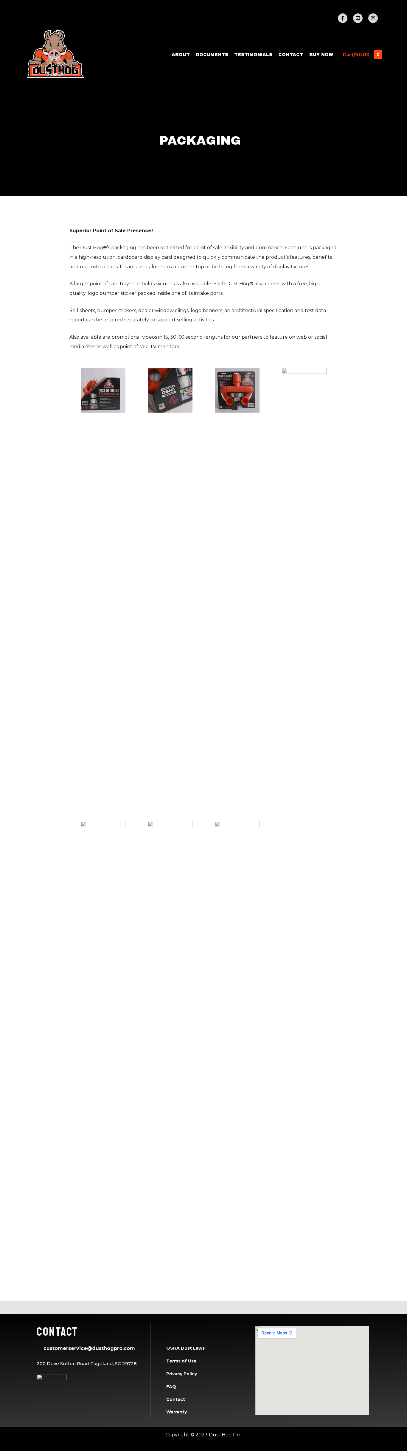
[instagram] (373, 18)
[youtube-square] (360, 18)
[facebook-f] (345, 18)
